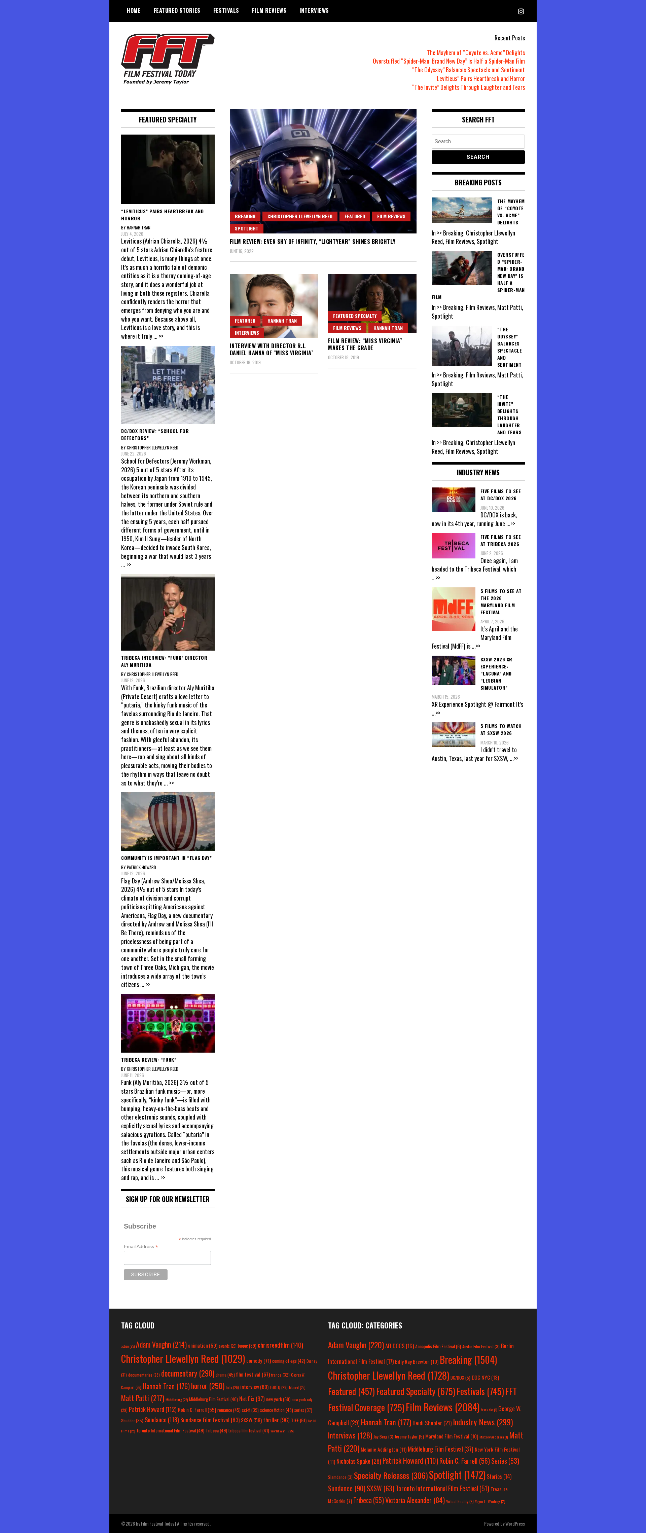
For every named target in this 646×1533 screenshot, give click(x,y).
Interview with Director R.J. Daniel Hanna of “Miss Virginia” (272, 349)
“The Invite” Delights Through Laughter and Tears (468, 87)
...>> (510, 523)
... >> (158, 336)
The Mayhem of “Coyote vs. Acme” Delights (476, 52)
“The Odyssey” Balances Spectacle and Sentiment (468, 69)
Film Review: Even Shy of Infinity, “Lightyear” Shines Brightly (313, 242)
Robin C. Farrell (197, 1409)
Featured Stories (177, 10)
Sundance (162, 1419)
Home (134, 10)
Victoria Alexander (415, 1500)
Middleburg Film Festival (213, 1399)
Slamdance (340, 1477)
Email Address (141, 1246)
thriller (276, 1419)
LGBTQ (279, 1387)
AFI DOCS (399, 1346)
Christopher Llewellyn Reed (299, 216)
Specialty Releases (391, 1475)
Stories (499, 1476)
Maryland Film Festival (451, 1436)
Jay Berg (383, 1436)
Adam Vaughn (161, 1344)
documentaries (144, 1375)
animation (202, 1345)
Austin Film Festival (481, 1346)
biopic (247, 1346)
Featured (355, 216)
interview (254, 1386)
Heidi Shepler (432, 1423)
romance (229, 1410)
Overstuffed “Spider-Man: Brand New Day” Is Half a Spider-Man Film (449, 61)
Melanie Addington (383, 1449)
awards (228, 1346)
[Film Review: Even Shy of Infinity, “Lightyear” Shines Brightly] (323, 171)
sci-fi (250, 1410)
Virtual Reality (460, 1501)
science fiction (276, 1410)
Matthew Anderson (493, 1436)
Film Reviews (269, 10)
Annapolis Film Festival (438, 1346)
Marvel (297, 1387)
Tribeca (216, 1430)
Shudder (132, 1420)
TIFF (299, 1420)
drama (225, 1374)
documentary (187, 1373)
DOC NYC (485, 1377)
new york (278, 1398)
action (128, 1346)
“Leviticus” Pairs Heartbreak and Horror (479, 78)
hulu (232, 1387)
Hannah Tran (282, 320)
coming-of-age (288, 1360)
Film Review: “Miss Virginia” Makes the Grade (365, 344)
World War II (282, 1430)
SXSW (251, 1420)
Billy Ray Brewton (416, 1361)
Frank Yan (489, 1409)
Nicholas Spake (358, 1461)
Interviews (314, 10)
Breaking (245, 216)
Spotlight (246, 228)
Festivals (226, 10)
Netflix (252, 1398)
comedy (258, 1360)
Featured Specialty (354, 315)
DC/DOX (460, 1377)
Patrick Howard (153, 1409)
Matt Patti (142, 1397)
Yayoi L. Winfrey (490, 1501)
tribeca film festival (248, 1430)
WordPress (515, 1523)
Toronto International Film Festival (170, 1430)
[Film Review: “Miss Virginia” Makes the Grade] (372, 303)
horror (207, 1385)
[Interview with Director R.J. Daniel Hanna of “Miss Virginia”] (274, 306)
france (280, 1375)
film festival (253, 1374)
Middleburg (177, 1399)
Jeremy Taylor (409, 1436)
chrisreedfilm (280, 1345)
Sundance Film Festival (210, 1420)
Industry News (483, 1422)
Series (505, 1461)
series (303, 1410)
